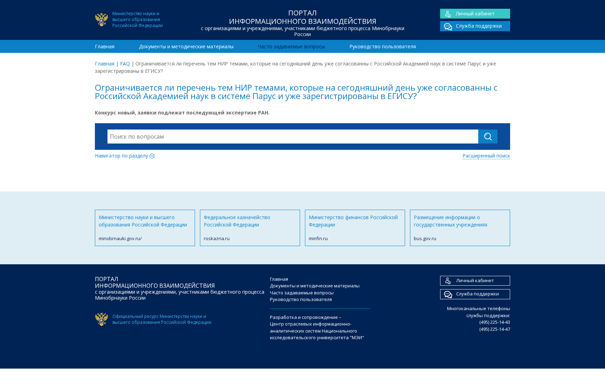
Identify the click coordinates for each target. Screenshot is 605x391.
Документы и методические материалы (186, 46)
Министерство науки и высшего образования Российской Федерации (143, 228)
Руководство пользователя (382, 46)
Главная (104, 46)
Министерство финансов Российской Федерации (353, 228)
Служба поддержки (479, 25)
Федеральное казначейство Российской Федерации (237, 228)
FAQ (125, 63)
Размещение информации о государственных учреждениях (450, 228)
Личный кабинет (475, 13)
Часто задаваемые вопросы (291, 46)
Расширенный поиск (486, 155)
